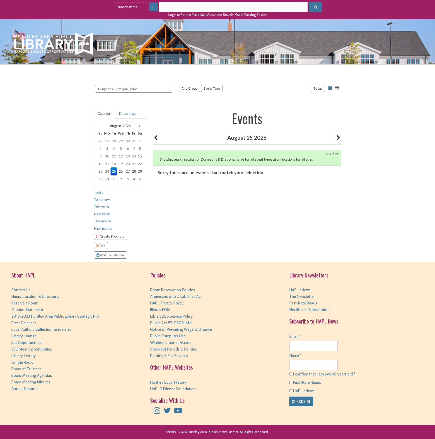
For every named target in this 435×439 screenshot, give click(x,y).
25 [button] (114, 171)
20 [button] (128, 164)
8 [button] (140, 148)
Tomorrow (102, 199)
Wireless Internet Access (170, 342)
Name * (295, 355)
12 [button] (121, 156)
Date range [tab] (127, 113)
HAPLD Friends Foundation (173, 389)
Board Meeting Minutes (31, 382)
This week (101, 207)
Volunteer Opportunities (31, 349)
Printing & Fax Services (169, 355)
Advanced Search (220, 15)
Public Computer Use (168, 336)
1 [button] (140, 141)
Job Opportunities (26, 342)
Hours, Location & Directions (35, 296)
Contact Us (20, 290)
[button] (330, 88)
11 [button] (114, 156)
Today (317, 88)
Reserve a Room (24, 303)
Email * (295, 336)
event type (212, 88)
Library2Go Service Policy (171, 316)
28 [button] (114, 141)
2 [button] (100, 148)
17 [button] (107, 164)
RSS (102, 246)
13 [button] (128, 156)
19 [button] (121, 164)
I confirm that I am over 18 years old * (323, 374)
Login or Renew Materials (186, 15)
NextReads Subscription (309, 309)
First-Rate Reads (303, 303)
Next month (103, 228)
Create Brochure (112, 236)
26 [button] (100, 141)
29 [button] (121, 141)
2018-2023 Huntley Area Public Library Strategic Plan (56, 316)
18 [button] (114, 164)
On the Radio (22, 362)
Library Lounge (23, 336)
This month (102, 221)
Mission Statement (27, 309)
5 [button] (121, 148)
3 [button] (107, 148)
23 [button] (100, 171)
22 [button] (140, 164)
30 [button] (128, 141)
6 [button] (128, 148)
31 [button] (134, 141)
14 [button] (134, 156)
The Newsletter (302, 296)
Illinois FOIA (160, 309)
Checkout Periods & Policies (173, 349)
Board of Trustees (26, 369)
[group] (120, 152)
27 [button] (107, 141)
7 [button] (134, 148)
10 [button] (107, 156)
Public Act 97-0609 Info (171, 323)
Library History (23, 355)
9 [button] (100, 156)
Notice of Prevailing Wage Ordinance (181, 329)
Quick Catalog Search (251, 15)
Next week (102, 214)
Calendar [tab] (104, 113)
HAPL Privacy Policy (167, 303)
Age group (189, 88)
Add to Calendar (111, 255)
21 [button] (134, 164)
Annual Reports (24, 388)
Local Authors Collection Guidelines (41, 329)
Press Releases (23, 323)
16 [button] (100, 164)
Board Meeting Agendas (31, 375)
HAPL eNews (300, 290)
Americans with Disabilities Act (176, 296)
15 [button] (140, 156)
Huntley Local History (168, 382)
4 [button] (114, 148)
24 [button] (107, 171)
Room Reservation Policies (172, 290)
